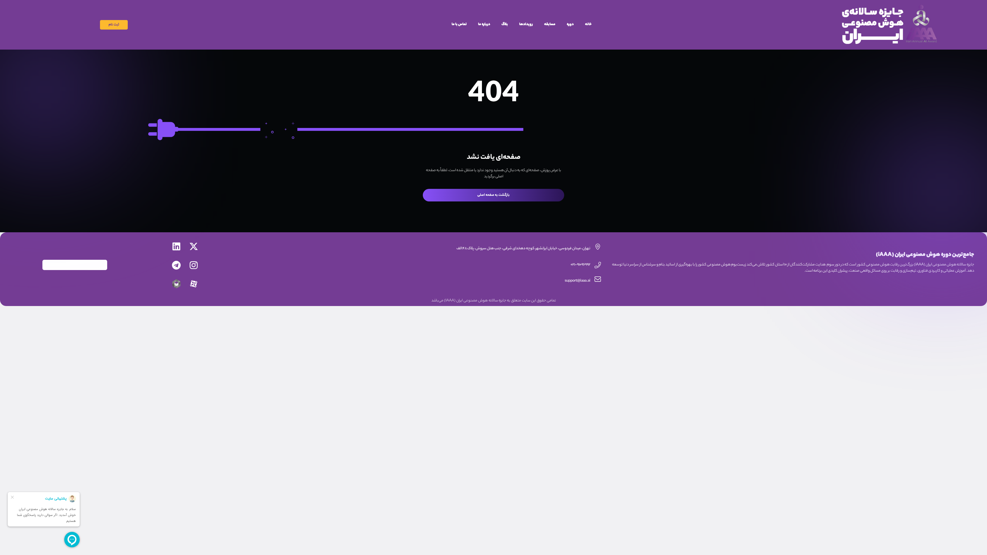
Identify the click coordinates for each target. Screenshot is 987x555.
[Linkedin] (176, 246)
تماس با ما (459, 25)
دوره (570, 25)
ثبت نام (113, 25)
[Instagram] (193, 265)
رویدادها (526, 25)
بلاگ (504, 25)
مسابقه (549, 25)
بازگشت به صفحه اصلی (493, 195)
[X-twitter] (193, 246)
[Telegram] (176, 265)
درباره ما (484, 25)
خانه (588, 25)
